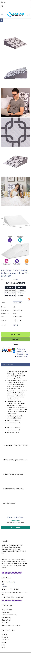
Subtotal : (3, 325)
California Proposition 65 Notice (11, 625)
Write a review (15, 527)
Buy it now (15, 344)
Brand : (3, 307)
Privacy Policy (6, 612)
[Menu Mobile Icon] (2, 15)
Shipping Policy (22, 354)
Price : (3, 280)
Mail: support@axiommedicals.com (13, 597)
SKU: (2, 317)
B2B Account (5, 639)
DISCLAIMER (5, 622)
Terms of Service (7, 609)
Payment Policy (22, 356)
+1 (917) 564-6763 (13, 589)
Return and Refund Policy (9, 615)
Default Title (17, 302)
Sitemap (4, 642)
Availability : (4, 313)
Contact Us (5, 637)
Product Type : (5, 310)
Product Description (8, 364)
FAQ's (3, 647)
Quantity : (3, 320)
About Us (4, 634)
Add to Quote (15, 339)
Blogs (3, 645)
